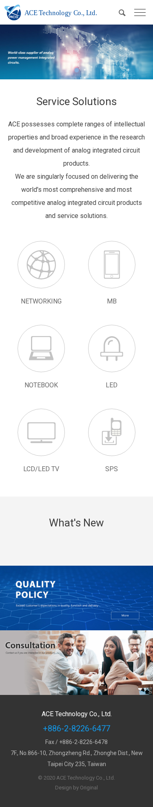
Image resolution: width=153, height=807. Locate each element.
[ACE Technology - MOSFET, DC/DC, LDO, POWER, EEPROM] (52, 12)
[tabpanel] (76, 52)
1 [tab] (77, 70)
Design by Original (76, 788)
